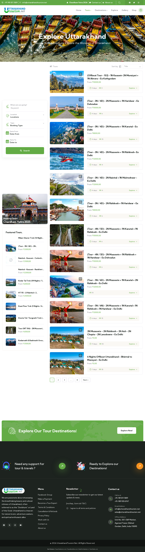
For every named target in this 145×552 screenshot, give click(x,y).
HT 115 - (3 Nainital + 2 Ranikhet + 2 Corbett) (27, 293)
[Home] (15, 10)
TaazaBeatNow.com (72, 549)
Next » (85, 380)
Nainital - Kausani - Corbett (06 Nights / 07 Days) (30, 258)
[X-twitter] (9, 525)
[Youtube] (20, 525)
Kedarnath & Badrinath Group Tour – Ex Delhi (31, 340)
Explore (132, 88)
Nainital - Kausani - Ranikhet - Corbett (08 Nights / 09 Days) (31, 269)
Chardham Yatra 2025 (16, 221)
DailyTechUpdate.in (84, 549)
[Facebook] (129, 2)
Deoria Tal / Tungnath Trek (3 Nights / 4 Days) (30, 318)
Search (26, 150)
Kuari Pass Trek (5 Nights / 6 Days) (30, 306)
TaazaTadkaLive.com (60, 549)
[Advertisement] (25, 81)
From (20, 249)
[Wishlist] (80, 74)
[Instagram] (138, 2)
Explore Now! (127, 430)
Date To (13, 140)
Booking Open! (10, 218)
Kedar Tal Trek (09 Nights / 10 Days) (30, 281)
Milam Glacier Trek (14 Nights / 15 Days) (30, 238)
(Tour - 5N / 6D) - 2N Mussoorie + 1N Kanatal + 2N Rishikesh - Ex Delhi (30, 246)
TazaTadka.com (94, 549)
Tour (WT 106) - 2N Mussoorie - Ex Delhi (30, 328)
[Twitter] (134, 2)
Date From (14, 131)
